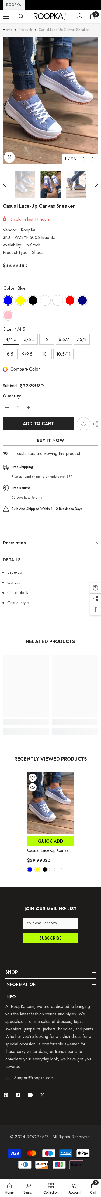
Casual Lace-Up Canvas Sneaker (48, 850)
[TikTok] (18, 1095)
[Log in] (80, 16)
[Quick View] (33, 787)
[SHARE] (94, 424)
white (52, 869)
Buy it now (50, 440)
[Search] (21, 16)
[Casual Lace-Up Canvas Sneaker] (50, 803)
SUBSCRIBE (50, 938)
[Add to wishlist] (83, 423)
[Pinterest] (6, 1095)
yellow (37, 869)
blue (30, 869)
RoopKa (28, 230)
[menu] (6, 16)
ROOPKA (13, 4)
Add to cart (38, 424)
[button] (83, 159)
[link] (26, 722)
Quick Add (50, 841)
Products (25, 29)
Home (7, 29)
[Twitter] (42, 1095)
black (45, 869)
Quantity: (12, 396)
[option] (50, 100)
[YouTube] (30, 1095)
